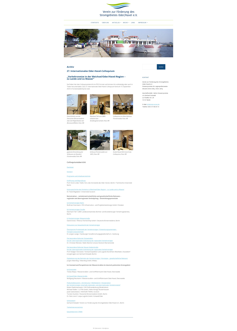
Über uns (105, 22)
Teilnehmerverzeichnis (75, 307)
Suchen (161, 67)
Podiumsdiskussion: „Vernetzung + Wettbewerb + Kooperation (89, 283)
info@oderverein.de (153, 104)
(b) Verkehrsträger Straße (76, 210)
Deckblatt (70, 167)
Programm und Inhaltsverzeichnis (78, 176)
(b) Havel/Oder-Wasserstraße (77, 276)
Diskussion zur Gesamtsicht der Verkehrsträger (83, 225)
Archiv (125, 22)
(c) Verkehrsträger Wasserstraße (78, 218)
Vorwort (70, 172)
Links (133, 22)
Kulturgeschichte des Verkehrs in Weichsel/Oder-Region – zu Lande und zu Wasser (95, 190)
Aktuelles (116, 22)
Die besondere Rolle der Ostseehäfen (80, 238)
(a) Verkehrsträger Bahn (75, 203)
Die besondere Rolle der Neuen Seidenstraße (82, 247)
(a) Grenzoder (71, 270)
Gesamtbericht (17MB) (74, 312)
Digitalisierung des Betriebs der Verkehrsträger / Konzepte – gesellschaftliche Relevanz (97, 258)
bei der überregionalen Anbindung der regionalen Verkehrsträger (90, 241)
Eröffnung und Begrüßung (76, 181)
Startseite (95, 22)
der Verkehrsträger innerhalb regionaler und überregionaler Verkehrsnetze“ (93, 285)
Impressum (142, 22)
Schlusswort (71, 301)
